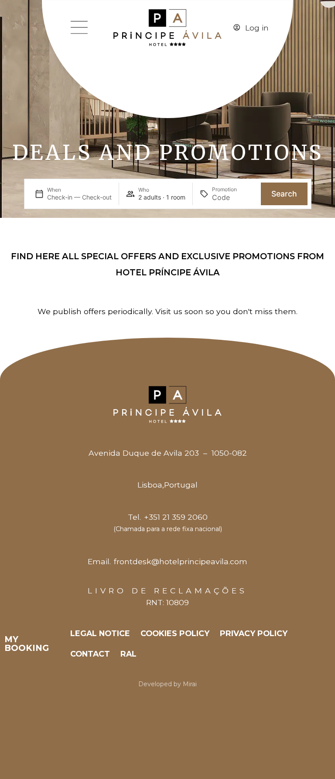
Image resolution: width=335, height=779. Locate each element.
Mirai (190, 684)
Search (284, 193)
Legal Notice (100, 633)
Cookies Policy (174, 633)
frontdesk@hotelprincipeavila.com (180, 561)
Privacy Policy (253, 633)
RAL (128, 653)
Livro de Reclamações (167, 590)
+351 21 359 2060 (176, 517)
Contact (90, 653)
